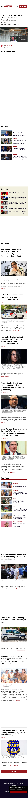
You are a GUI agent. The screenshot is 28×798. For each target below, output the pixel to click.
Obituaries (15, 483)
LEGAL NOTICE (14, 785)
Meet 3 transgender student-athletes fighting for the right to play (20, 493)
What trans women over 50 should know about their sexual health (19, 525)
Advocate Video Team (8, 45)
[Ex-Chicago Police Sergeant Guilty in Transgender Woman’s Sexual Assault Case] (4, 198)
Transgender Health (17, 521)
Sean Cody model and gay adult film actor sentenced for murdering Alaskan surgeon (17, 213)
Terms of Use (19, 789)
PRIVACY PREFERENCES (14, 783)
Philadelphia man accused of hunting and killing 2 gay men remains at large (13, 732)
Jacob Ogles (4, 302)
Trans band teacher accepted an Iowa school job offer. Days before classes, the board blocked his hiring (19, 502)
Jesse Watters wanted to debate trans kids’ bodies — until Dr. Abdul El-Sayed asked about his (20, 150)
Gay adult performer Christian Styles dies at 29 (19, 485)
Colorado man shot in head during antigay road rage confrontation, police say (12, 297)
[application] (14, 34)
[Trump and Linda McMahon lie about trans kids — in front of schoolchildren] (6, 141)
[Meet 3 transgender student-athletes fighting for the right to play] (6, 492)
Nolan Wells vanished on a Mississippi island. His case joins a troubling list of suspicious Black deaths (14, 659)
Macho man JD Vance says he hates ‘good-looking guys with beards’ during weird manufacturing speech (20, 158)
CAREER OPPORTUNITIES (14, 781)
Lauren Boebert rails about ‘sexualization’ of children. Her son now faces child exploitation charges (13, 340)
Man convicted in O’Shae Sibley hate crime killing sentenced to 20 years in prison (13, 556)
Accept (18, 791)
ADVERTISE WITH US (23, 781)
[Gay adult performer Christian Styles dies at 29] (6, 484)
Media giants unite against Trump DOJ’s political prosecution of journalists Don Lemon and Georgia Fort (13, 252)
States (14, 498)
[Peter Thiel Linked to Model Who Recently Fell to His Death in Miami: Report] (4, 207)
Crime (9, 11)
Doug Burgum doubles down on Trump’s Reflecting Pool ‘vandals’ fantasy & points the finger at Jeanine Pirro (14, 432)
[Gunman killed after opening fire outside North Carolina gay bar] (14, 634)
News (6, 11)
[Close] (26, 37)
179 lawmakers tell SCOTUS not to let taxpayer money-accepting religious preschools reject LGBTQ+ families (19, 518)
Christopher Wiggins (5, 258)
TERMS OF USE (21, 783)
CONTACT (3, 781)
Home (2, 11)
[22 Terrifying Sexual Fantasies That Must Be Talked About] (4, 193)
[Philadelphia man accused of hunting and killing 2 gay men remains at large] (14, 747)
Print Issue (15, 490)
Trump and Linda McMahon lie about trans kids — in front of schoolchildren (19, 142)
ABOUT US (7, 781)
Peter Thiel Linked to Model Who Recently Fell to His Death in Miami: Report (17, 208)
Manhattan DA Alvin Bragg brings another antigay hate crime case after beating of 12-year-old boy (13, 386)
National (15, 138)
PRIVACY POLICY (6, 783)
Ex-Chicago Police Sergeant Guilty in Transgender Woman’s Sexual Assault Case (18, 199)
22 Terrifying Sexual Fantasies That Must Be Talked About (17, 193)
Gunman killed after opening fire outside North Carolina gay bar (13, 619)
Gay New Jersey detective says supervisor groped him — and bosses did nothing (20, 509)
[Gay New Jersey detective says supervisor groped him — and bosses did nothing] (6, 508)
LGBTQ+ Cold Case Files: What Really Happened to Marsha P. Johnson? (17, 203)
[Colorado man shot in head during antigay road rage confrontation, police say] (14, 311)
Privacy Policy (12, 789)
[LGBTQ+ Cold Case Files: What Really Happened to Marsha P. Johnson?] (4, 202)
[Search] (17, 6)
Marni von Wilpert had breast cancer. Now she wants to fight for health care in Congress (19, 134)
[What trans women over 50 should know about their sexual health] (6, 524)
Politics (15, 131)
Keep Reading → (16, 330)
